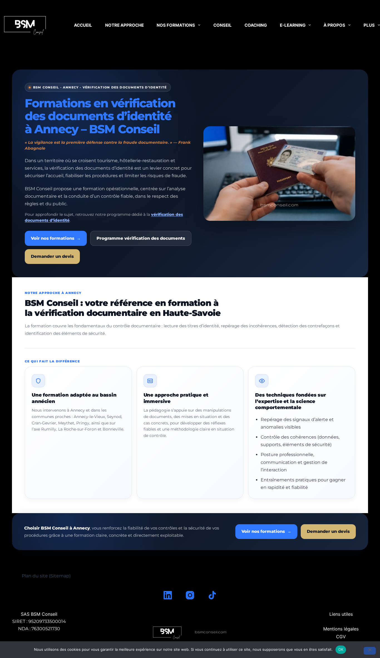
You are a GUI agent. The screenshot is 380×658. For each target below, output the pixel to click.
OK (341, 649)
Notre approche (124, 25)
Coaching (256, 25)
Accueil (83, 25)
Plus (369, 25)
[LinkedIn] (168, 595)
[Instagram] (190, 595)
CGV (341, 636)
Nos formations (176, 25)
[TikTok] (212, 595)
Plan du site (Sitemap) (46, 575)
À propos (334, 25)
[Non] (370, 651)
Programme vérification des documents (141, 238)
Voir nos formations (56, 238)
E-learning (292, 25)
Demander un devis (52, 256)
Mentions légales (341, 629)
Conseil (222, 25)
